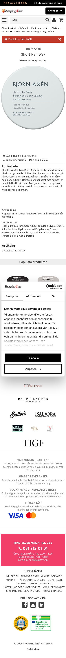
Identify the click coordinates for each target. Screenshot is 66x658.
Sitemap (47, 643)
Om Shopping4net (54, 587)
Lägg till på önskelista (20, 156)
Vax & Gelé (7, 31)
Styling (55, 28)
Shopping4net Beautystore (23, 591)
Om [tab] (54, 296)
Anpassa (30, 368)
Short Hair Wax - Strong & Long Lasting (35, 31)
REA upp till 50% (15, 3)
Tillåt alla (33, 357)
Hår (46, 28)
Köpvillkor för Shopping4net (22, 587)
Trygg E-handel (52, 591)
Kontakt (11, 580)
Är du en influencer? (32, 580)
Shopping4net (9, 28)
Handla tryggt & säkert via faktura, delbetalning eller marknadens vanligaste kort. (33, 506)
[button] (61, 20)
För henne (36, 28)
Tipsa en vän (40, 160)
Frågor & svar (30, 576)
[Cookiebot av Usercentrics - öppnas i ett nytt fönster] (46, 286)
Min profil (12, 576)
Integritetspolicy (41, 583)
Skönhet (24, 28)
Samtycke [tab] (12, 296)
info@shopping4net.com (33, 560)
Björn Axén (33, 49)
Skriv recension (15, 160)
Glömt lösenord (51, 576)
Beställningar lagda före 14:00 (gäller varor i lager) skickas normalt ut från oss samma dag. (33, 480)
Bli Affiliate (55, 580)
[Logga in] (54, 20)
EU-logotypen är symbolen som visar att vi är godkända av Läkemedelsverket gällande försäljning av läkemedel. (33, 493)
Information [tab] (33, 296)
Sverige (32, 649)
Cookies (22, 583)
